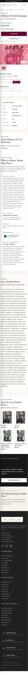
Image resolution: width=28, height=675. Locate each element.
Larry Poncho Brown (9, 9)
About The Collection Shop (7, 555)
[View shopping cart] (25, 5)
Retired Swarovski (5, 617)
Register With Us (5, 567)
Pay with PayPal (14, 38)
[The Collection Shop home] (13, 5)
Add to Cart (14, 33)
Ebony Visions (4, 591)
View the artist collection (9, 407)
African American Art (5, 581)
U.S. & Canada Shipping (6, 560)
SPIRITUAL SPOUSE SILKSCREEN (20, 444)
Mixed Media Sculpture (6, 612)
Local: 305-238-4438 (5, 539)
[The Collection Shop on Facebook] (2, 546)
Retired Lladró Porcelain (6, 610)
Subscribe (18, 665)
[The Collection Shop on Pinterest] (10, 546)
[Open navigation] (3, 5)
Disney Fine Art (4, 589)
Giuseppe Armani (5, 584)
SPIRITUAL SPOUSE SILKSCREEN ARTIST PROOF (7, 445)
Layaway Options (5, 558)
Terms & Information (5, 665)
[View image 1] (3, 68)
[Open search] (22, 5)
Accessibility (4, 565)
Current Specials (5, 622)
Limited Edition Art (5, 596)
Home (2, 9)
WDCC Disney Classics (6, 620)
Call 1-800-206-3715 (14, 480)
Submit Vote (16, 82)
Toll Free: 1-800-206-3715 (7, 537)
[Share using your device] (17, 90)
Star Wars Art (4, 615)
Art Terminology (4, 563)
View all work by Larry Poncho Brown (13, 284)
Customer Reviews (5, 570)
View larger (23, 62)
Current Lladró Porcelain (6, 608)
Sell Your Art (4, 624)
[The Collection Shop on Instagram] (6, 546)
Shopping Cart (4, 572)
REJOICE (3, 425)
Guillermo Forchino (5, 593)
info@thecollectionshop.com (7, 541)
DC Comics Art (4, 586)
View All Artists (4, 598)
